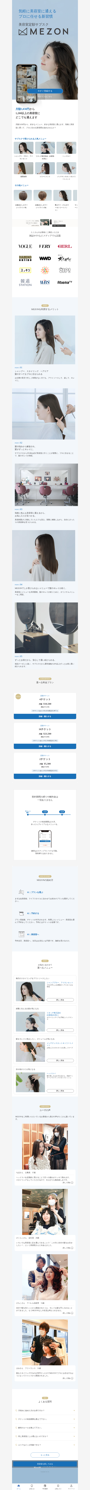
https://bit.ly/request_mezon (24, 1453)
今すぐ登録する (45, 91)
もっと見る (45, 1455)
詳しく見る (60, 1000)
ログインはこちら (45, 96)
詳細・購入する (45, 716)
